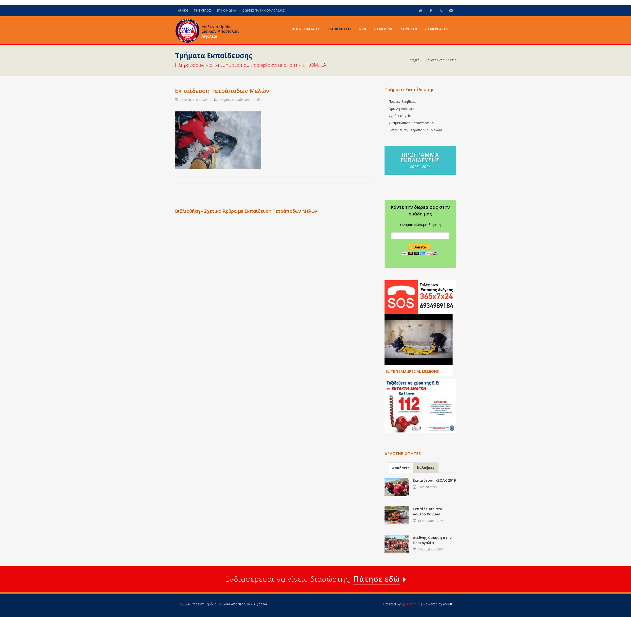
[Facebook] (431, 10)
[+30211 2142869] (441, 10)
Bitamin (413, 604)
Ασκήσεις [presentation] (400, 467)
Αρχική (414, 60)
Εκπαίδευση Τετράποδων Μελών (415, 130)
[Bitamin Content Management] (447, 604)
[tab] (400, 467)
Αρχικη (183, 10)
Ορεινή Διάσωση (401, 108)
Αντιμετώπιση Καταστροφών (411, 123)
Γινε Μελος (202, 10)
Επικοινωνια (226, 10)
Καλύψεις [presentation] (426, 467)
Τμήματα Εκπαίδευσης (440, 60)
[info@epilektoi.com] (451, 10)
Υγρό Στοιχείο (399, 115)
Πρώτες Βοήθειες (402, 101)
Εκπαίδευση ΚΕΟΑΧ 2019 (434, 480)
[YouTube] (421, 10)
